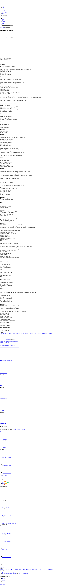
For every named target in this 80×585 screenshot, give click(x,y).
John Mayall (31, 333)
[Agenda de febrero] (6, 438)
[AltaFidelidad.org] (10, 5)
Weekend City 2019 (44, 333)
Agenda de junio (3, 423)
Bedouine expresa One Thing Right (6, 360)
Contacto (3, 19)
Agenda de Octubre (4, 447)
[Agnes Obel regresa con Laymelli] (6, 472)
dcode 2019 (26, 333)
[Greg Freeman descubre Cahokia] (6, 464)
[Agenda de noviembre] (8, 396)
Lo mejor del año (4, 17)
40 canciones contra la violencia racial (18, 572)
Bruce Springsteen (8, 569)
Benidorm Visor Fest (12, 333)
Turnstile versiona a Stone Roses (6, 457)
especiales (3, 483)
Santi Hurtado (8, 37)
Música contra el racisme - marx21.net (7, 572)
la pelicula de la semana (31, 569)
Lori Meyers (41, 569)
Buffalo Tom (18, 333)
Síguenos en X (2, 567)
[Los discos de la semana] (6, 564)
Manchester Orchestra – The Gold (6, 515)
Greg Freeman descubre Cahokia (6, 465)
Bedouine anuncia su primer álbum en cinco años (8, 385)
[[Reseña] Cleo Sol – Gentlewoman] (6, 556)
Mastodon (3, 578)
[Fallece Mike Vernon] (8, 371)
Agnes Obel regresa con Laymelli (6, 473)
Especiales (3, 9)
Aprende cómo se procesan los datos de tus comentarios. (19, 429)
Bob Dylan (5, 569)
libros (35, 569)
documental (18, 569)
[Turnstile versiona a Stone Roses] (6, 456)
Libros (3, 13)
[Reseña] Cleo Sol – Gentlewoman (6, 557)
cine (11, 569)
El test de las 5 (21, 569)
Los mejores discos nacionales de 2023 (23, 573)
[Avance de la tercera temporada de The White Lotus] (6, 522)
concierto (13, 569)
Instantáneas (25, 569)
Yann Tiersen (50, 333)
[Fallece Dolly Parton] (6, 548)
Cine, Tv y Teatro (4, 482)
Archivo (3, 18)
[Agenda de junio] (8, 421)
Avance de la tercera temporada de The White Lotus (9, 523)
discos (3, 484)
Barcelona (1, 569)
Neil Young (47, 569)
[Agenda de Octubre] (6, 446)
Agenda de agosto (3, 410)
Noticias (3, 6)
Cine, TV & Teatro (4, 12)
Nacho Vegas (44, 569)
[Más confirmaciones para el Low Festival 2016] (6, 491)
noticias (3, 27)
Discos (3, 7)
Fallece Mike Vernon (3, 373)
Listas (4, 10)
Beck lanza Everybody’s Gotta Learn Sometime (8, 499)
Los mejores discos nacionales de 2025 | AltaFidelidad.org (9, 573)
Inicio (1, 27)
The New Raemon (52, 569)
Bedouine (6, 333)
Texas (35, 333)
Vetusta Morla (55, 569)
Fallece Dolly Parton (4, 549)
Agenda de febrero (4, 439)
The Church (39, 333)
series (49, 569)
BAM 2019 (2, 333)
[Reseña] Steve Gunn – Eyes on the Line (7, 507)
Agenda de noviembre (4, 398)
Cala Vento (22, 333)
